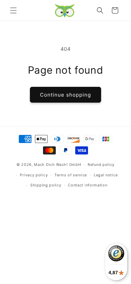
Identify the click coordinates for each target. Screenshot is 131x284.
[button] (13, 10)
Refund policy (101, 164)
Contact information (87, 185)
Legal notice (106, 175)
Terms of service (70, 175)
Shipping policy (45, 185)
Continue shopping (65, 95)
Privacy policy (34, 175)
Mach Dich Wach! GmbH (57, 164)
